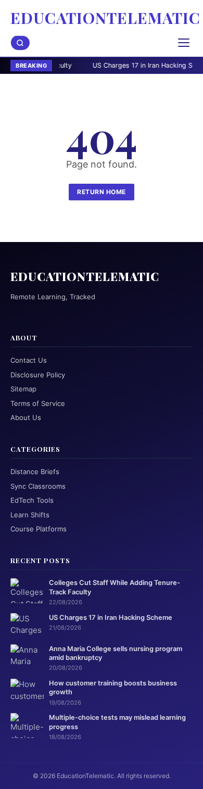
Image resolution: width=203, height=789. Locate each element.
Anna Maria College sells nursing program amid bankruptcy (115, 653)
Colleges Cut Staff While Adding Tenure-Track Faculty (114, 587)
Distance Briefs (34, 471)
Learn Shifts (29, 515)
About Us (25, 417)
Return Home (101, 192)
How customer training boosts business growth (113, 687)
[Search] (20, 43)
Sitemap (23, 389)
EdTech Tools (32, 500)
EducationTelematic (105, 17)
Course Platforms (38, 529)
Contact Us (28, 360)
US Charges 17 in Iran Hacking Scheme (132, 65)
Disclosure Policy (37, 375)
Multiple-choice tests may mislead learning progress (117, 722)
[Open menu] (184, 42)
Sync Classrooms (38, 486)
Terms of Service (37, 403)
